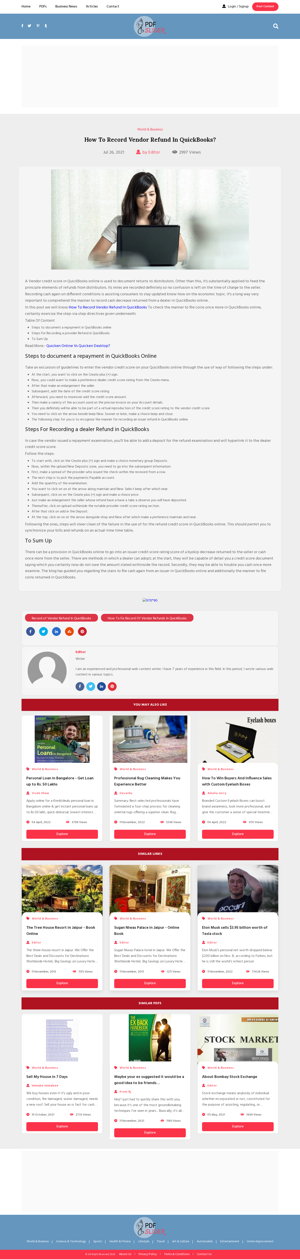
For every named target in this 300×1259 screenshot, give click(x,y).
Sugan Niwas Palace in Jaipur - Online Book (146, 931)
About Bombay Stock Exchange (229, 1077)
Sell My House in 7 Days (47, 1077)
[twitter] (29, 26)
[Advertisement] (150, 76)
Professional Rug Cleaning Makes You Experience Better (147, 781)
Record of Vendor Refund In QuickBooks (61, 618)
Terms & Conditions (177, 1254)
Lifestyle (143, 1241)
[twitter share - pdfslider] (43, 631)
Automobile (205, 1241)
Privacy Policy (148, 1254)
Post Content (265, 6)
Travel (161, 1241)
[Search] (275, 26)
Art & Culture (180, 1241)
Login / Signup (238, 6)
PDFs (43, 6)
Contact (113, 6)
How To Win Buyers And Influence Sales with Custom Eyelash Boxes (237, 781)
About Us (125, 1254)
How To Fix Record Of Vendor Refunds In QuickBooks (147, 618)
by (151, 152)
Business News (66, 6)
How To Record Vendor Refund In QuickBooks (108, 307)
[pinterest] (38, 26)
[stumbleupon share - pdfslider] (69, 631)
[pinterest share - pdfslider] (82, 631)
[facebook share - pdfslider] (30, 631)
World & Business (150, 129)
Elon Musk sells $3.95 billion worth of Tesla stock (234, 931)
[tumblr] (46, 26)
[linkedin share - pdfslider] (56, 631)
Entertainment (229, 1241)
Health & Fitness (120, 1241)
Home (26, 6)
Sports (97, 1241)
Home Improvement (260, 1241)
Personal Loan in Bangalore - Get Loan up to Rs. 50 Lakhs (60, 781)
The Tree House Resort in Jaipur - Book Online (60, 931)
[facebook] (23, 31)
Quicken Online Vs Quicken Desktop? (78, 346)
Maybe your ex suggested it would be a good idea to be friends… (149, 1080)
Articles (92, 6)
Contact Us (204, 1254)
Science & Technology (71, 1241)
